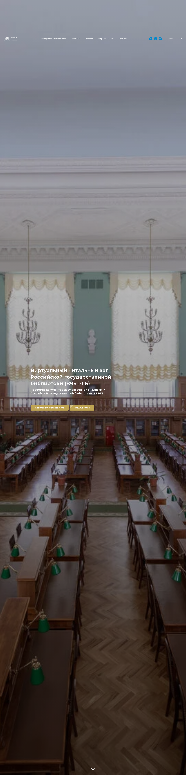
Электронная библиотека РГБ (53, 39)
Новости (89, 39)
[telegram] (150, 38)
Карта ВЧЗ (76, 39)
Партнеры (123, 39)
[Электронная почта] (160, 38)
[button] (171, 39)
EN (181, 39)
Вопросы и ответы (106, 39)
